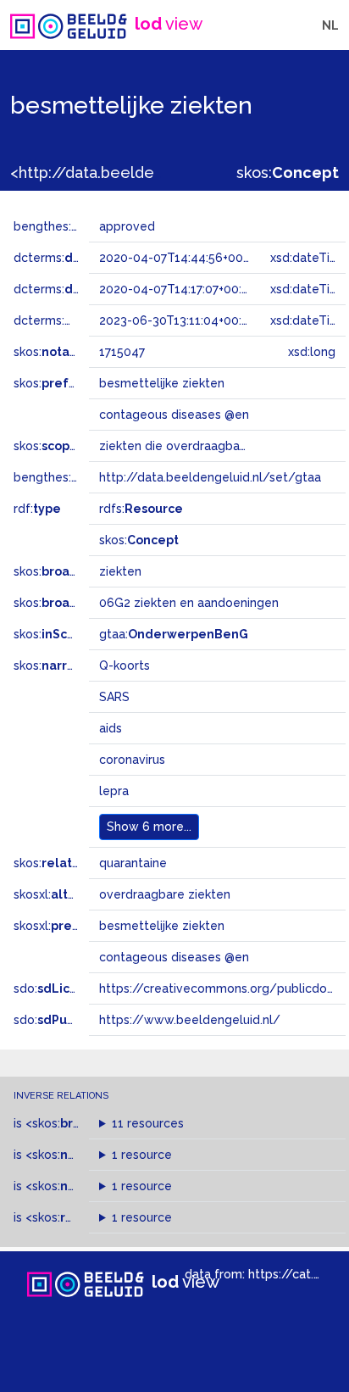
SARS (114, 697)
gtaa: (173, 634)
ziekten (120, 571)
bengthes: (61, 226)
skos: (287, 172)
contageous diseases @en (174, 957)
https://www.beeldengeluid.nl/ (189, 1020)
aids (110, 728)
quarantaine (133, 863)
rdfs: (141, 508)
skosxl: (58, 894)
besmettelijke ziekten (161, 926)
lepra (114, 791)
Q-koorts (124, 665)
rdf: (37, 508)
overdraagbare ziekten (164, 894)
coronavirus (132, 759)
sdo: (57, 988)
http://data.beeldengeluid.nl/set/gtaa (210, 477)
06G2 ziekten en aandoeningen (189, 603)
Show (149, 826)
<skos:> (71, 1123)
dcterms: (83, 257)
